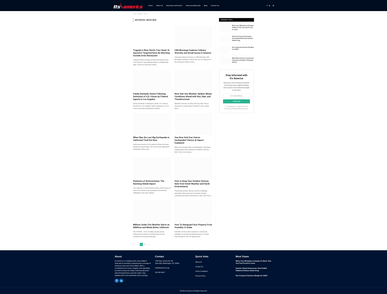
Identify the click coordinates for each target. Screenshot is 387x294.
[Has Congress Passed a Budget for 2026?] (224, 50)
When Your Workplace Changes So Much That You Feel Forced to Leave (243, 27)
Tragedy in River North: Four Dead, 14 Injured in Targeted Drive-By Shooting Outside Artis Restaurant (151, 53)
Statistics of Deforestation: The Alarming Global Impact (148, 182)
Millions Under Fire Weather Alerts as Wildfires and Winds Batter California (151, 226)
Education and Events (174, 5)
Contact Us (215, 5)
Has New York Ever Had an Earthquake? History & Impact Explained (189, 140)
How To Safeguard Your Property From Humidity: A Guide (193, 226)
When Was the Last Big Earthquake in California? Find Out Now (151, 138)
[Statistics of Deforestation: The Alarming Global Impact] (152, 167)
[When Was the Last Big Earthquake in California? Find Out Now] (152, 124)
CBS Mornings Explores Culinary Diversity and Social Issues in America (193, 51)
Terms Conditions (201, 271)
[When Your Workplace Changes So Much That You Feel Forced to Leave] (224, 28)
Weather (140, 14)
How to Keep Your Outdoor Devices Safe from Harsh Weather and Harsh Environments (192, 184)
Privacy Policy (237, 108)
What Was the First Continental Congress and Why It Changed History (243, 60)
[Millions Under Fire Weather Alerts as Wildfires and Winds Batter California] (152, 211)
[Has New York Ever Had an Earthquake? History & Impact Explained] (193, 124)
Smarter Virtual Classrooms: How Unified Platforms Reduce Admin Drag (242, 38)
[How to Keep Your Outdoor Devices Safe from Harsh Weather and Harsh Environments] (193, 167)
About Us (159, 5)
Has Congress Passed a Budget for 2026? (243, 48)
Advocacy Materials (193, 5)
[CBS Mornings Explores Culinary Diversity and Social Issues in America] (193, 36)
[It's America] (128, 5)
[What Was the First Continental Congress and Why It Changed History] (224, 61)
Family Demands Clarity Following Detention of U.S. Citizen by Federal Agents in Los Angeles (150, 96)
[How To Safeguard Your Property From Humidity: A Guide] (193, 211)
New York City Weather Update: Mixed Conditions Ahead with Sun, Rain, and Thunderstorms (193, 96)
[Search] (273, 5)
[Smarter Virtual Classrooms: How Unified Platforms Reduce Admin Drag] (224, 39)
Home (150, 5)
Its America (188, 291)
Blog (205, 5)
